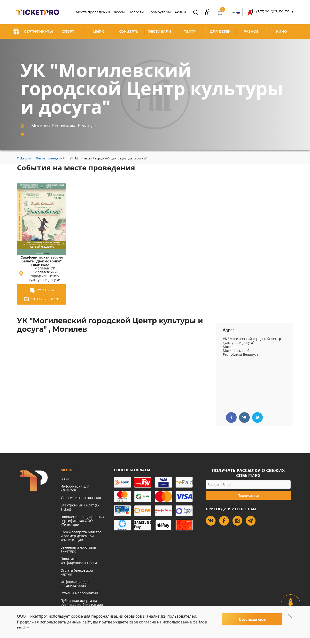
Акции (180, 12)
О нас (65, 478)
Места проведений (93, 12)
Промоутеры (159, 12)
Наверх (291, 608)
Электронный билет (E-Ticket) (80, 507)
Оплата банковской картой (77, 572)
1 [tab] (22, 134)
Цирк (98, 31)
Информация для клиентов (75, 488)
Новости (136, 12)
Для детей (220, 31)
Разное (251, 31)
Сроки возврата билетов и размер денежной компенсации (81, 536)
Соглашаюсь (252, 619)
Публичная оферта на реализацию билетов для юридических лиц (82, 604)
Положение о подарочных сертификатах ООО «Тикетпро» (82, 520)
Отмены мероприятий (79, 593)
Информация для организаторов (75, 583)
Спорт (68, 31)
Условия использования (81, 497)
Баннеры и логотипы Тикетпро (78, 549)
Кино (281, 31)
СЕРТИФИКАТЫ (38, 31)
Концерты (129, 31)
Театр (190, 31)
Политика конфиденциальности (79, 560)
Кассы (119, 12)
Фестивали (159, 31)
